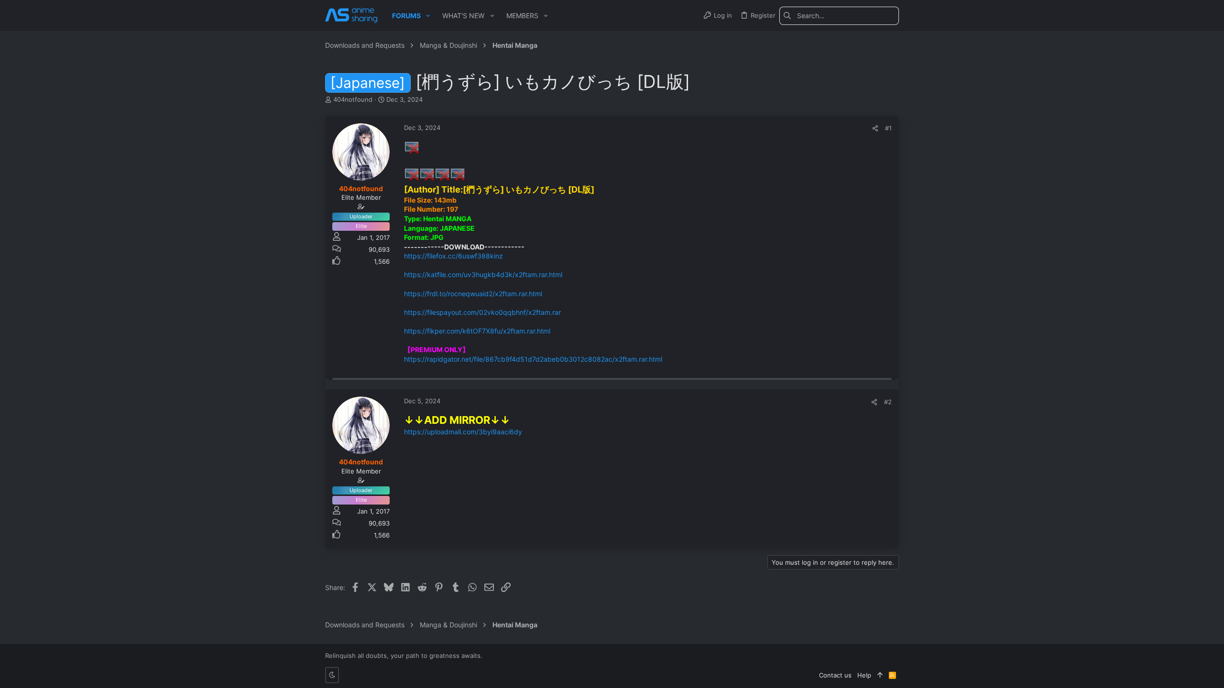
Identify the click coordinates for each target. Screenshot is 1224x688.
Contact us (835, 675)
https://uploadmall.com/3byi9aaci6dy (463, 432)
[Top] (880, 675)
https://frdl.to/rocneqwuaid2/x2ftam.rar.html (473, 294)
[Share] (875, 128)
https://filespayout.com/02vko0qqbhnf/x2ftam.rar (482, 312)
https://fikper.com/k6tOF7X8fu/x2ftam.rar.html (477, 331)
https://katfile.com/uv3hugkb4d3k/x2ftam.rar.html (483, 274)
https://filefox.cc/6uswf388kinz (453, 256)
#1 (888, 128)
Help (864, 675)
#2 (888, 402)
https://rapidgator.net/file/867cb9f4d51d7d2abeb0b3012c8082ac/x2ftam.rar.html (533, 359)
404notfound (352, 99)
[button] (428, 16)
